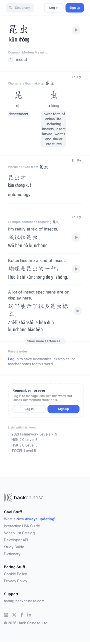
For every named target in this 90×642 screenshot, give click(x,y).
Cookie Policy (15, 574)
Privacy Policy (15, 581)
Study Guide (14, 547)
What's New (29, 519)
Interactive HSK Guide (22, 526)
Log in (53, 8)
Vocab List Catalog (19, 533)
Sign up (74, 8)
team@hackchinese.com (24, 601)
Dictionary (12, 554)
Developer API (16, 540)
